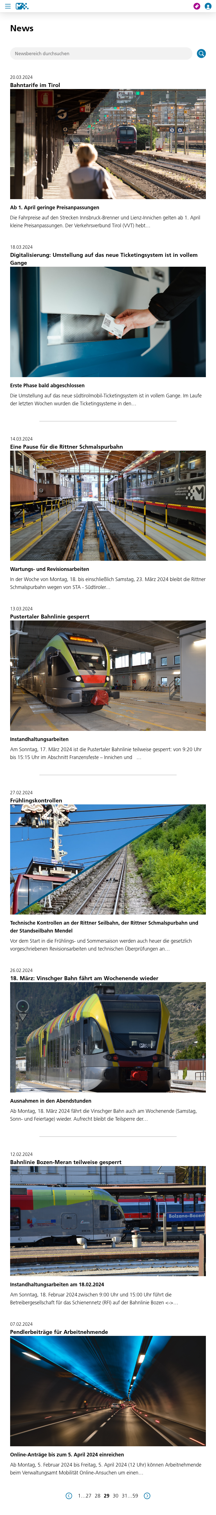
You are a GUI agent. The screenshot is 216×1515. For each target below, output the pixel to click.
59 (135, 1495)
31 (124, 1495)
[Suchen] (201, 53)
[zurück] (69, 1496)
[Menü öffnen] (8, 6)
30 (115, 1495)
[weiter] (147, 1496)
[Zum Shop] (199, 6)
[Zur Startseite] (22, 6)
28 (97, 1495)
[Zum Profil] (210, 6)
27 (88, 1495)
